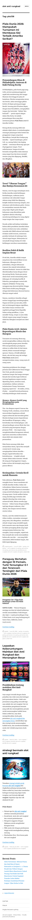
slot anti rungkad (11, 6)
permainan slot (13, 550)
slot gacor (20, 551)
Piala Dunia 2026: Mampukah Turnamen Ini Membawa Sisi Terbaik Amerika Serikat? (13, 31)
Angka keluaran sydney (10, 909)
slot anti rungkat (12, 551)
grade (6, 631)
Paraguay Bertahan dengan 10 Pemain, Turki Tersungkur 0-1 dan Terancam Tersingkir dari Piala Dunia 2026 (15, 566)
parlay (24, 546)
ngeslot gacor (8, 546)
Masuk (4, 905)
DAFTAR (5, 901)
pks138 (20, 550)
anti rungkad (11, 548)
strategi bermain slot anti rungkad (15, 752)
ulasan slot (26, 551)
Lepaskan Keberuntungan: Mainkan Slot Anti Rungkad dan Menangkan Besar (13, 651)
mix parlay (18, 548)
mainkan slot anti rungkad (19, 633)
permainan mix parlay (12, 635)
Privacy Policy (17, 915)
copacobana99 (9, 893)
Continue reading (8, 627)
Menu (27, 6)
